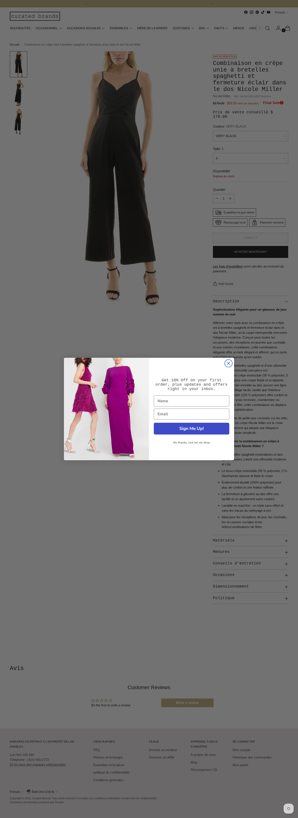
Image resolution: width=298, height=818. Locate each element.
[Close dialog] (228, 363)
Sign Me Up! (191, 428)
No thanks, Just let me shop (191, 443)
